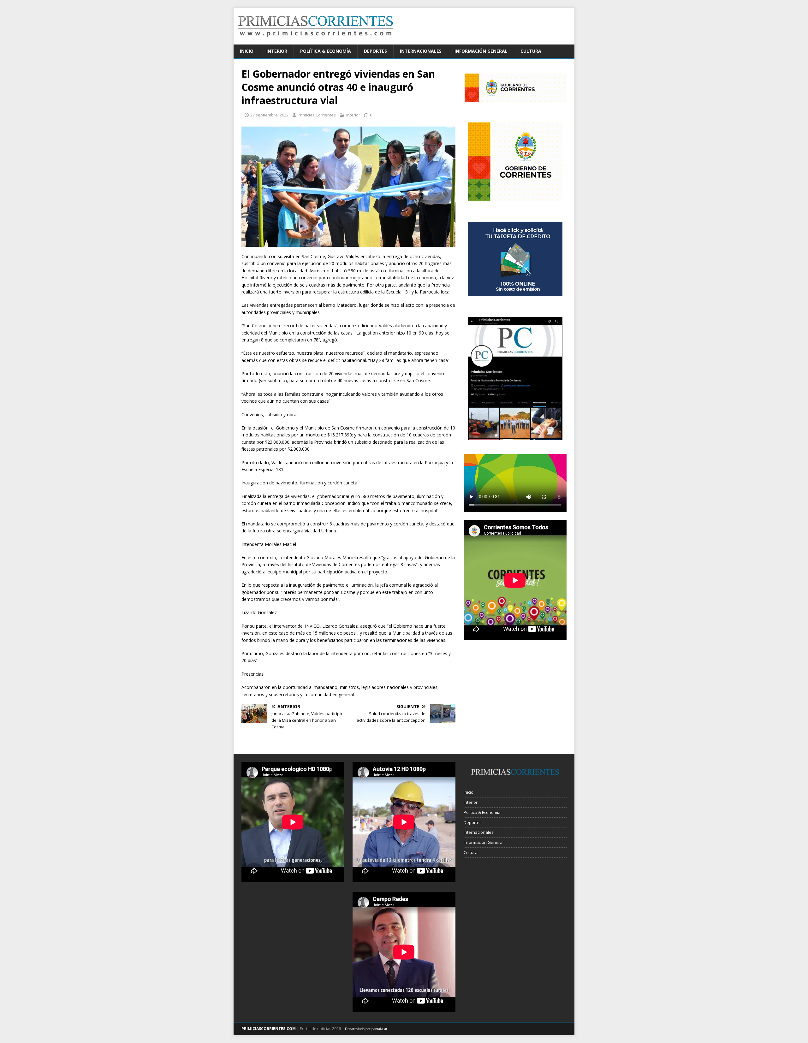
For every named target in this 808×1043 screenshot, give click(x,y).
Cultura (530, 51)
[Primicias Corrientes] (316, 41)
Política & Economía (325, 51)
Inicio (246, 51)
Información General (481, 51)
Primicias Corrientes (317, 115)
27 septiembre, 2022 (269, 115)
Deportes (375, 51)
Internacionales (421, 51)
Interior (276, 51)
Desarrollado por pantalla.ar (366, 1029)
